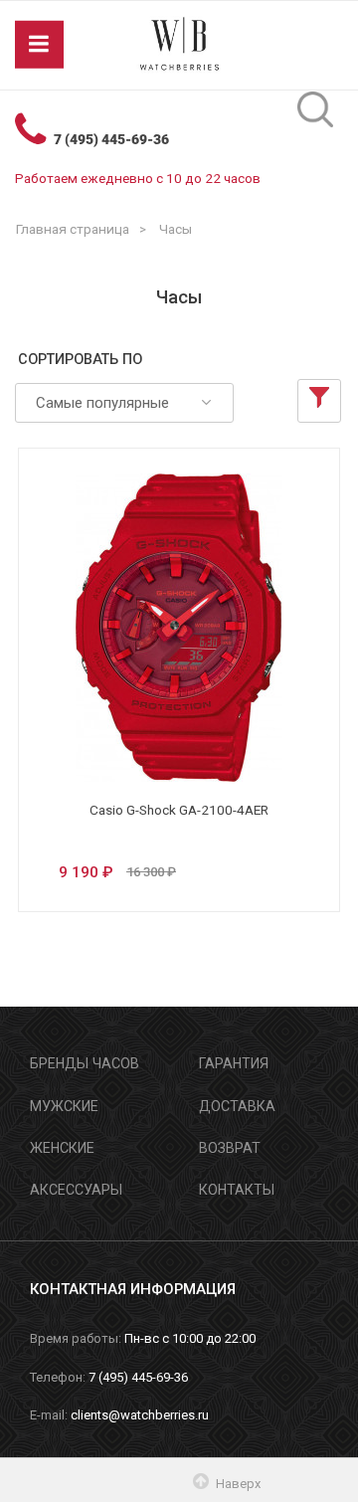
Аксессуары (76, 1190)
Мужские (64, 1106)
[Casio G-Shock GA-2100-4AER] (179, 627)
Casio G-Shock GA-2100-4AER (179, 810)
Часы (175, 229)
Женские (62, 1148)
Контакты (236, 1190)
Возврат (230, 1148)
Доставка (237, 1106)
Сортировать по (80, 359)
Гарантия (233, 1063)
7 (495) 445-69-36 (111, 139)
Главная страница (72, 229)
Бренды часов (84, 1063)
